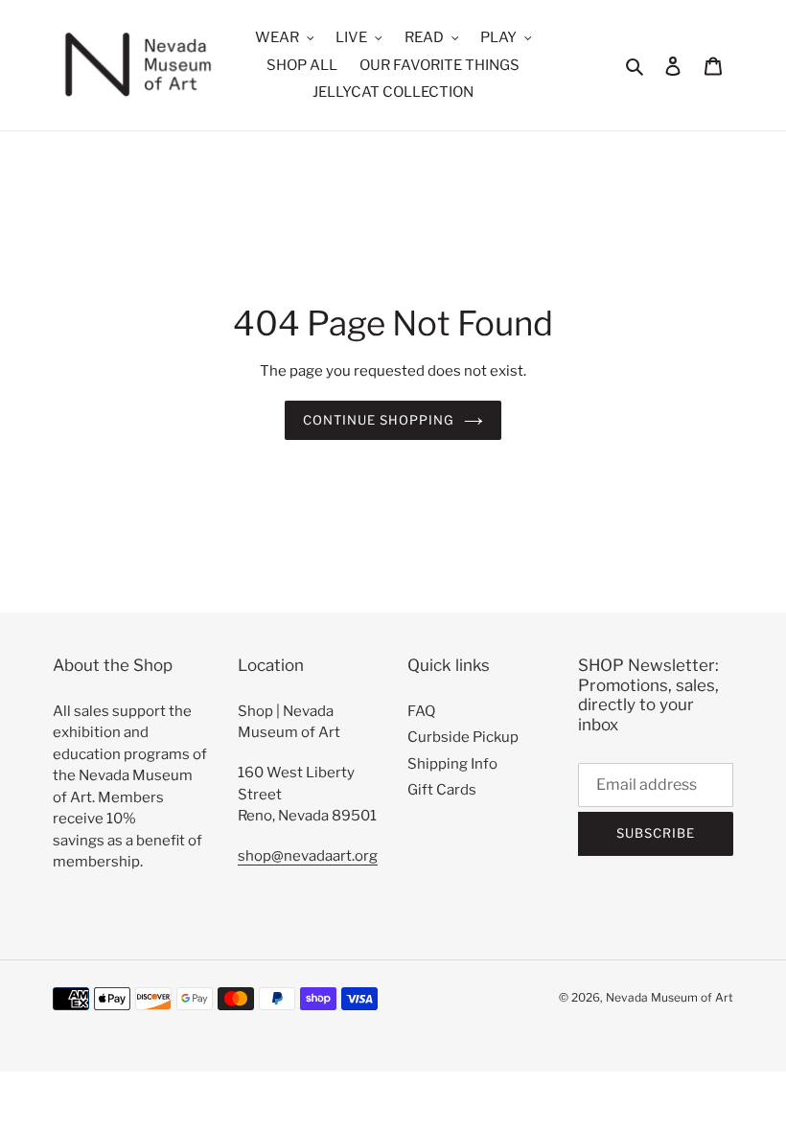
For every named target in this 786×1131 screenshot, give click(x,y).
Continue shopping (379, 419)
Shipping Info (452, 764)
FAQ (421, 711)
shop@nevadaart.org (308, 856)
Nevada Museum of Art (669, 997)
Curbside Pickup (463, 737)
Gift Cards (441, 789)
